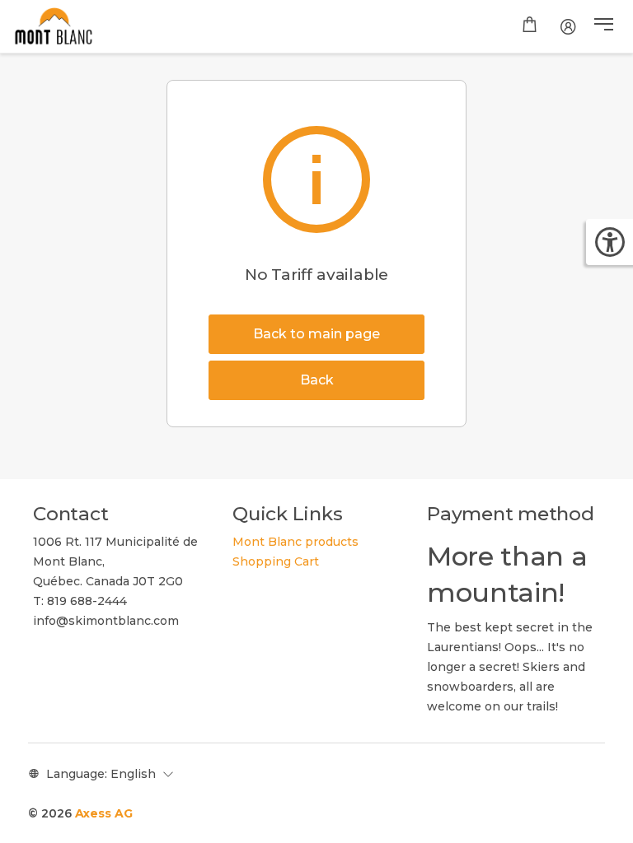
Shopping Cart (275, 561)
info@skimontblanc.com (106, 620)
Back (317, 380)
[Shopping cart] (529, 26)
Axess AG (104, 813)
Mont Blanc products (295, 541)
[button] (604, 26)
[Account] (568, 26)
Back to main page (316, 334)
